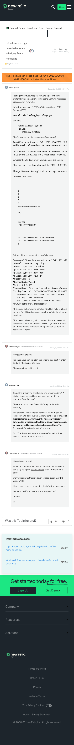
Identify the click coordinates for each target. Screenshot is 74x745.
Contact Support (54, 27)
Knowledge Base (35, 27)
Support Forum (17, 27)
